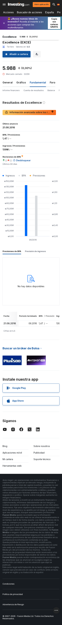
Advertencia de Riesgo (13, 604)
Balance (51, 90)
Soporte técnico (42, 459)
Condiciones (8, 584)
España (49, 12)
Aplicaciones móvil (12, 452)
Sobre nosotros (42, 446)
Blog (5, 446)
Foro (52, 82)
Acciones (8, 12)
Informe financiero (11, 90)
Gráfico (21, 82)
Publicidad (39, 452)
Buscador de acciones (29, 12)
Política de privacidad (13, 594)
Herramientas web (12, 465)
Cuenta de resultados (34, 90)
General (8, 82)
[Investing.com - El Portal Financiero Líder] (18, 4)
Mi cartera (8, 459)
